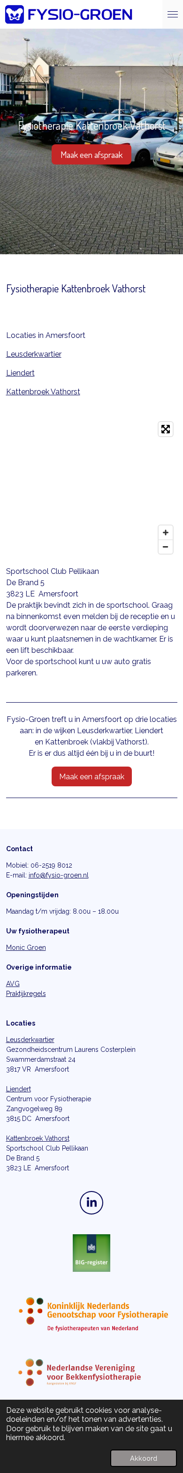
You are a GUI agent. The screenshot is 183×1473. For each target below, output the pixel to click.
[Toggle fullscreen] (166, 429)
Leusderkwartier (33, 354)
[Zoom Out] (166, 547)
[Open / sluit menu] (172, 14)
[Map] (91, 487)
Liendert (20, 372)
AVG (13, 983)
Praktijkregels (26, 993)
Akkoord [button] (143, 1458)
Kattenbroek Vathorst (43, 391)
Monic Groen (26, 947)
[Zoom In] (166, 532)
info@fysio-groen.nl (59, 875)
